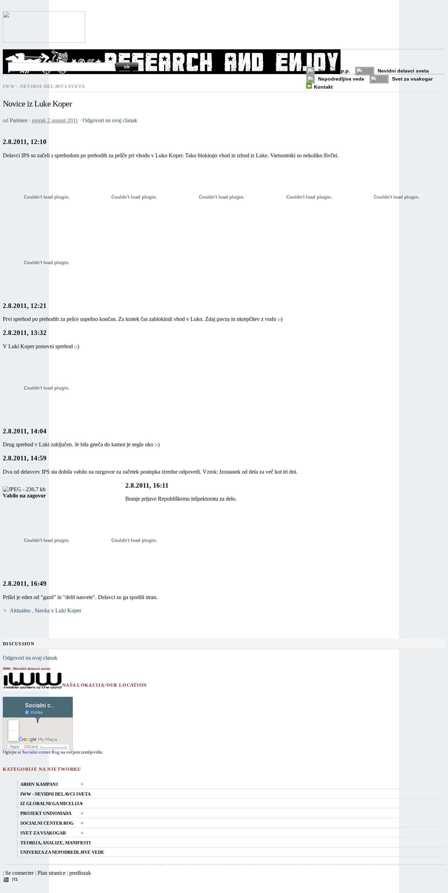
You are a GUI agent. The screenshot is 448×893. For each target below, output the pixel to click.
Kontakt (323, 87)
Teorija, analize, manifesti (55, 842)
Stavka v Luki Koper (58, 610)
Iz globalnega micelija (51, 803)
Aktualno (20, 610)
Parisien (18, 120)
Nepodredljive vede (341, 79)
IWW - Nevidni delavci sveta (55, 794)
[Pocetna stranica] (44, 41)
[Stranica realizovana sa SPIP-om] (6, 881)
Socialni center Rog (40, 752)
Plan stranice (51, 873)
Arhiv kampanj (39, 784)
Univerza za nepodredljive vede (62, 852)
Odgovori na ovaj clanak (110, 120)
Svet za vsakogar (412, 79)
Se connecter (19, 873)
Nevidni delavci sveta (403, 71)
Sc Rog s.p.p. (334, 71)
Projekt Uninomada (45, 813)
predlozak (80, 873)
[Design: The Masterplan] (14, 881)
